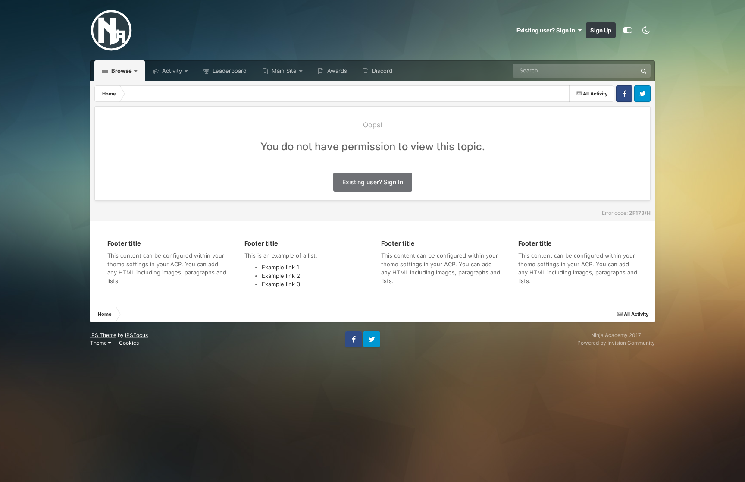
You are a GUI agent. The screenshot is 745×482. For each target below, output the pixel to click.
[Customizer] (627, 30)
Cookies (129, 343)
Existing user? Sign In (547, 30)
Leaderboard (229, 70)
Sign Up (600, 30)
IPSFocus (136, 335)
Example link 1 (280, 267)
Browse (121, 70)
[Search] (644, 71)
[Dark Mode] (646, 30)
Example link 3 (281, 283)
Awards (336, 70)
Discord (381, 70)
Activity (171, 70)
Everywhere (610, 70)
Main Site (283, 70)
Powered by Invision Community (616, 343)
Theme (99, 343)
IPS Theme (103, 335)
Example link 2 (281, 275)
